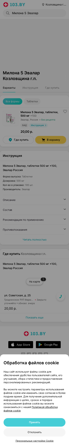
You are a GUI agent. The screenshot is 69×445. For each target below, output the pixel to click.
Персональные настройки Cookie (35, 440)
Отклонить (35, 432)
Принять (34, 422)
